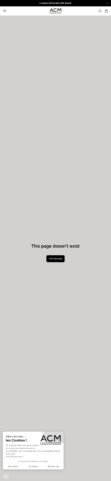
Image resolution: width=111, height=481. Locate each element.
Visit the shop (55, 258)
